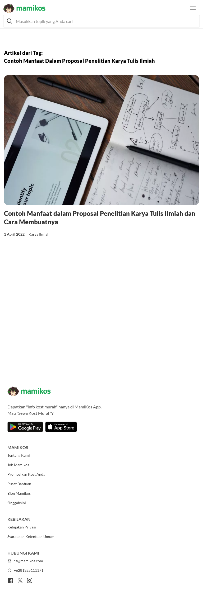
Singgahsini (16, 502)
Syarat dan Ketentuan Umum (30, 536)
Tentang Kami (18, 455)
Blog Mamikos (19, 493)
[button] (101, 21)
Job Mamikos (18, 465)
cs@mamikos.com (28, 561)
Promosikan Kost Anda (26, 474)
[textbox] (101, 21)
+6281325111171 (28, 570)
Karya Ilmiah (39, 234)
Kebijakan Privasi (21, 527)
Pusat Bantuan (19, 483)
